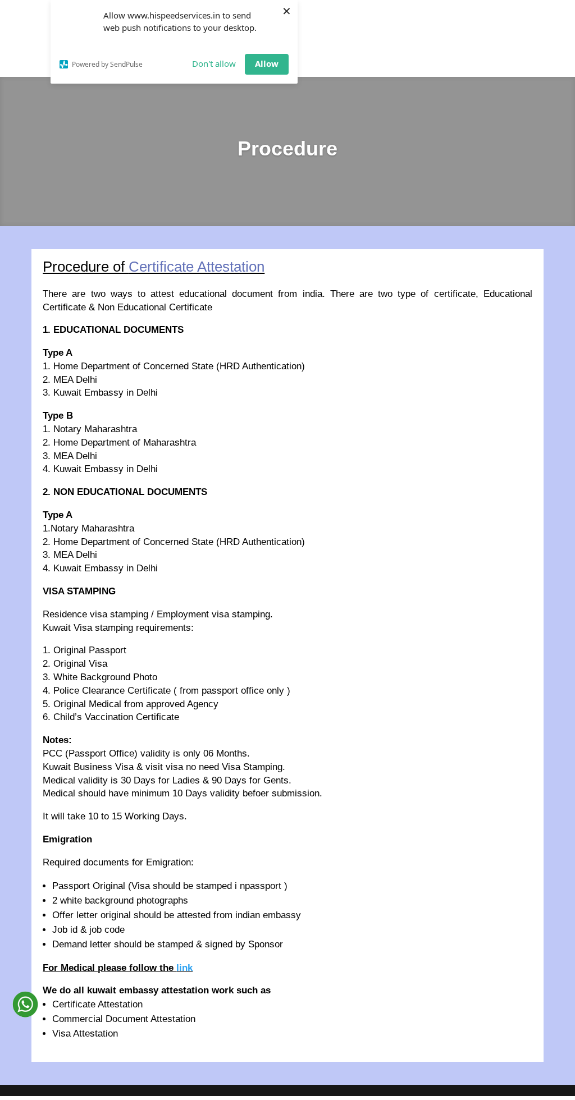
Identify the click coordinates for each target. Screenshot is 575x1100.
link (184, 967)
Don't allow (214, 63)
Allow (267, 63)
